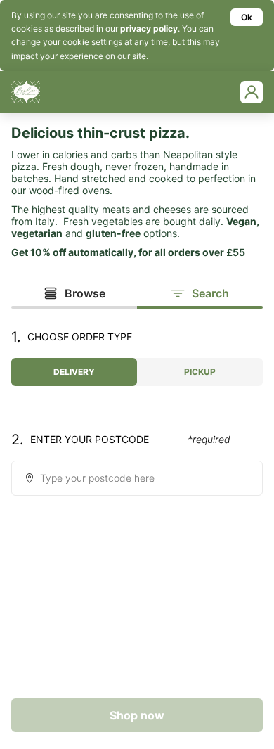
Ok (246, 17)
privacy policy (149, 28)
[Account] (251, 92)
